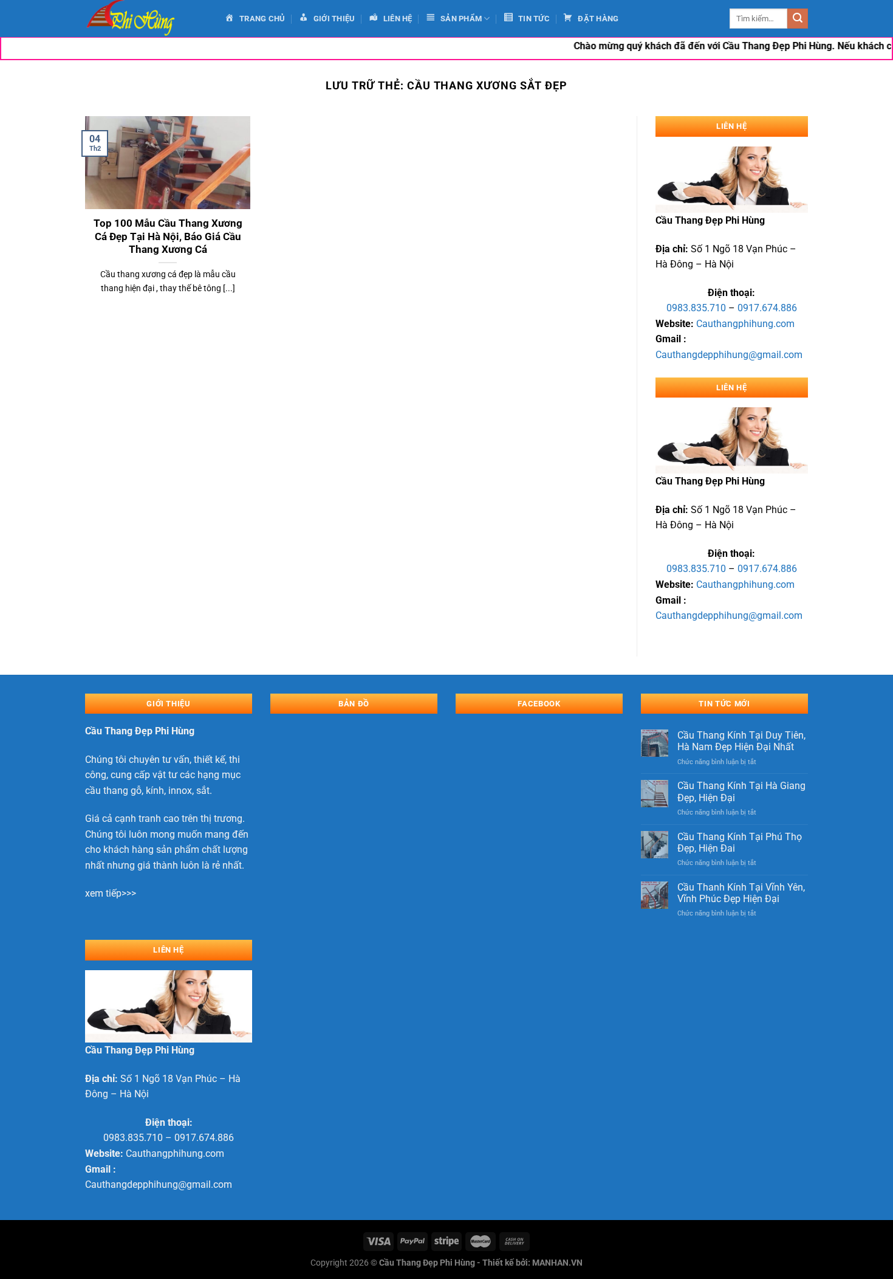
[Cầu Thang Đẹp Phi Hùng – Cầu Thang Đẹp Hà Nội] (146, 18)
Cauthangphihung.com (745, 323)
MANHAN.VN (557, 1263)
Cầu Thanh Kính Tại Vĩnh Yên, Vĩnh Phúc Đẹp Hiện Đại (741, 893)
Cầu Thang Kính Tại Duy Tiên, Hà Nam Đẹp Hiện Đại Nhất (741, 741)
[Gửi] (797, 19)
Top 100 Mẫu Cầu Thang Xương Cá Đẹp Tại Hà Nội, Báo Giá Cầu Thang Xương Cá (168, 236)
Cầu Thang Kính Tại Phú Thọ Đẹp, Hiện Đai (739, 842)
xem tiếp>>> (110, 893)
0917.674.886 (767, 308)
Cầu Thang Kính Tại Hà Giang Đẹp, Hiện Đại (741, 791)
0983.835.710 (696, 308)
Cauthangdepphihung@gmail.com (728, 354)
